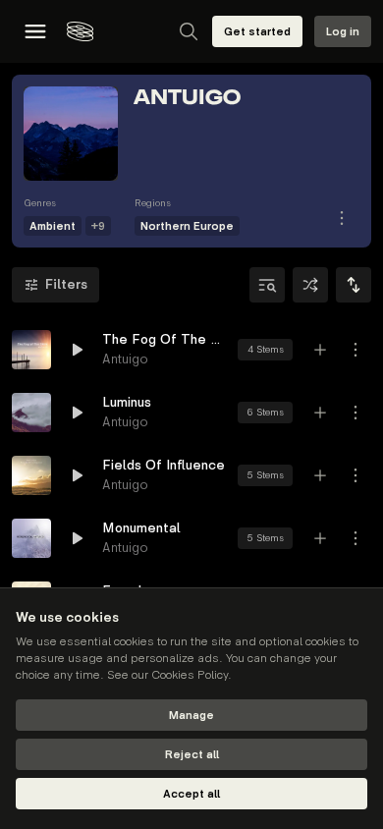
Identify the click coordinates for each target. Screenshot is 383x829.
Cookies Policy (189, 675)
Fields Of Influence (163, 465)
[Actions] (341, 218)
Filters (66, 284)
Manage (191, 715)
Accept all (191, 794)
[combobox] (353, 285)
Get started (257, 32)
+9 (98, 226)
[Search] (188, 31)
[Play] (31, 349)
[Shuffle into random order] (310, 285)
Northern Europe (187, 226)
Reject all (192, 754)
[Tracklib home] (80, 31)
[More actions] (355, 349)
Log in (342, 32)
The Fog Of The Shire (164, 339)
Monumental (141, 528)
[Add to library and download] (320, 349)
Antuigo (125, 359)
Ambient (52, 226)
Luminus (126, 402)
